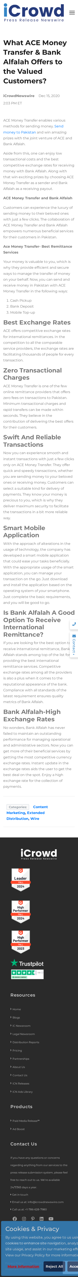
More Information (23, 1266)
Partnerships (21, 1058)
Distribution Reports (26, 1042)
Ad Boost (19, 1129)
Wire (34, 819)
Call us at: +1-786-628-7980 (29, 1209)
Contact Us (20, 1075)
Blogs (16, 1017)
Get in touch (20, 1194)
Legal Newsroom (24, 1034)
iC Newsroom (22, 1025)
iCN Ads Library (23, 1091)
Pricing (18, 1050)
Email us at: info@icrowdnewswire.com (38, 1202)
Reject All (54, 1266)
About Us (19, 1067)
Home (17, 1009)
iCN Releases (21, 1083)
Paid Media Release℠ (26, 1120)
